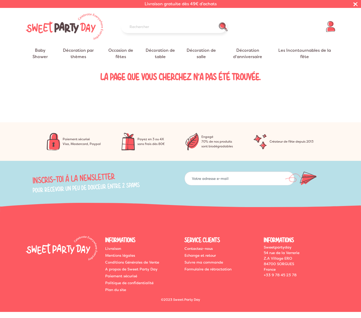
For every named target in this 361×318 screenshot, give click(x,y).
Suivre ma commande (203, 262)
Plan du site (115, 289)
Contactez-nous (198, 248)
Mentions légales (120, 255)
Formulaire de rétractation (208, 269)
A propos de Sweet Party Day (131, 269)
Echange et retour (200, 255)
